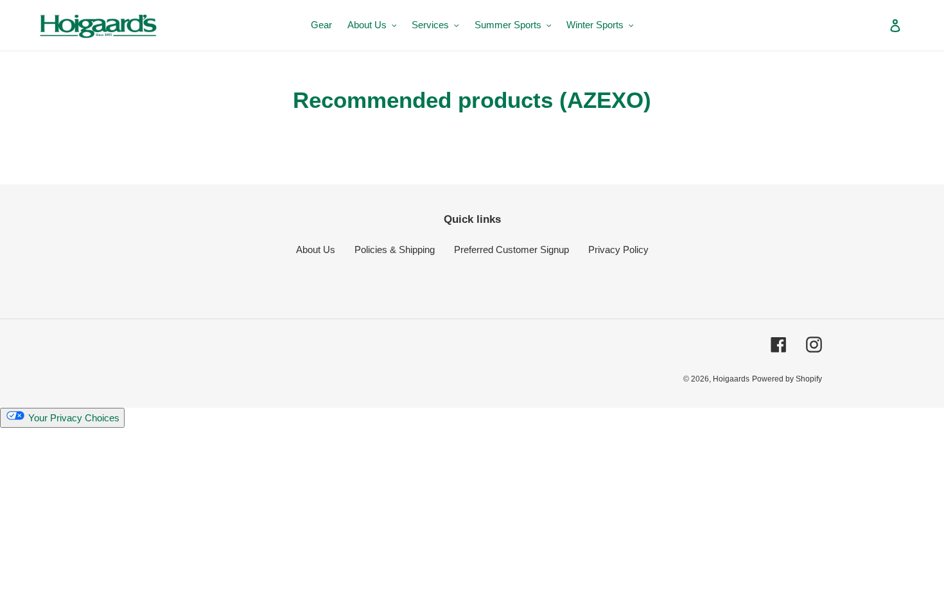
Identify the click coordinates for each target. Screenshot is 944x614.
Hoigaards (731, 378)
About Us (315, 249)
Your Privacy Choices (72, 417)
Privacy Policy (618, 249)
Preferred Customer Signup (511, 249)
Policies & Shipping (394, 249)
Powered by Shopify (787, 378)
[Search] (878, 25)
